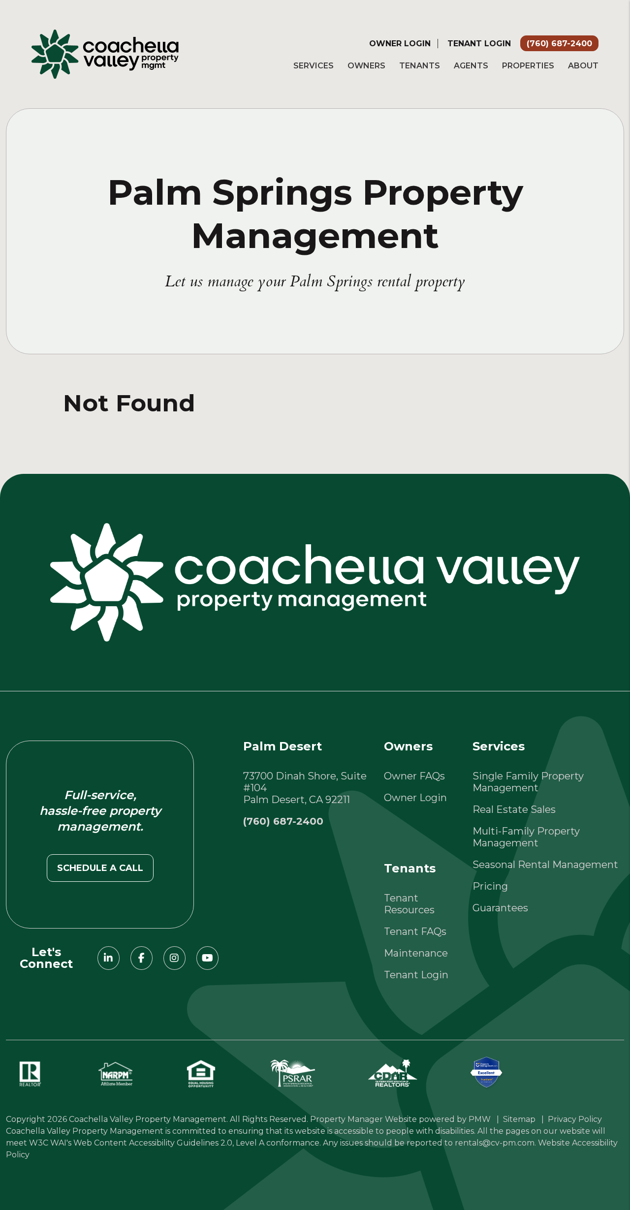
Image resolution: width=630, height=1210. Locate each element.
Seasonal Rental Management (545, 864)
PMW (480, 1119)
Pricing (490, 886)
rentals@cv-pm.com (495, 1143)
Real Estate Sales (514, 809)
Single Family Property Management (528, 782)
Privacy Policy (575, 1119)
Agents (471, 65)
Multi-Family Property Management (526, 837)
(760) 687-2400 (559, 43)
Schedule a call (100, 868)
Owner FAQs (414, 776)
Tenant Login (479, 43)
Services (313, 65)
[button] (108, 958)
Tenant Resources (409, 904)
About (583, 65)
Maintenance (416, 953)
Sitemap (519, 1119)
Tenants (419, 65)
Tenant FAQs (415, 931)
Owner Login (400, 43)
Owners (366, 65)
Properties (528, 65)
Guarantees (500, 908)
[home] (105, 53)
